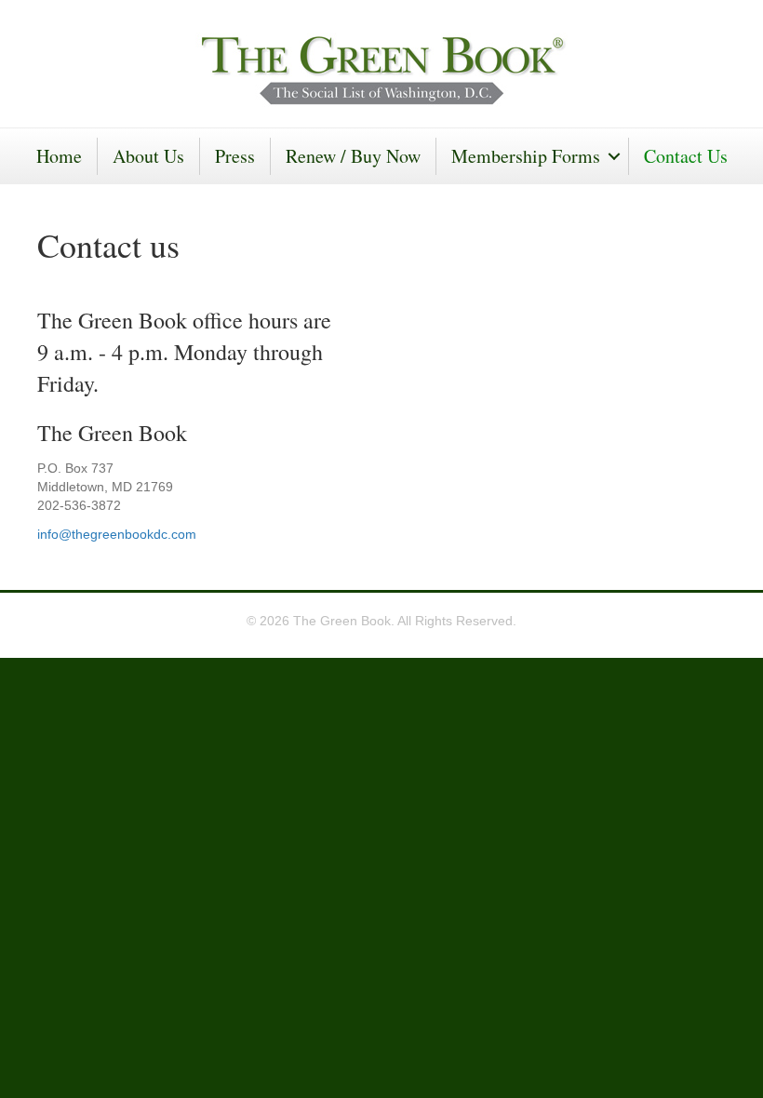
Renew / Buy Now (353, 155)
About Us (148, 155)
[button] (614, 156)
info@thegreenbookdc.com (116, 534)
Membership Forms (525, 155)
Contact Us (686, 155)
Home (59, 155)
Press (235, 155)
